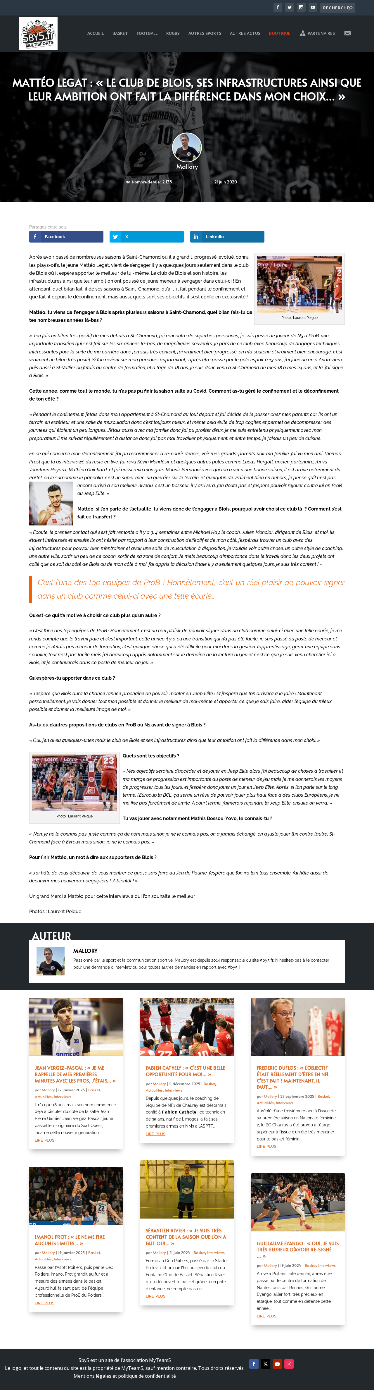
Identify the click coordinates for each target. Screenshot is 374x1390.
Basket (120, 33)
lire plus (44, 1140)
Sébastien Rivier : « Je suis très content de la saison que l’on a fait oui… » (186, 1236)
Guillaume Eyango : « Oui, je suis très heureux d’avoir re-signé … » (298, 1249)
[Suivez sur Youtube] (277, 1364)
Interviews (62, 1096)
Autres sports (204, 33)
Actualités (43, 1096)
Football (147, 33)
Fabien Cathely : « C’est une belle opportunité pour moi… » (185, 1070)
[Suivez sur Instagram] (289, 1364)
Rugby (173, 33)
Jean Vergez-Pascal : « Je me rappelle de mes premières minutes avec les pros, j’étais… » (75, 1074)
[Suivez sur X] (265, 1364)
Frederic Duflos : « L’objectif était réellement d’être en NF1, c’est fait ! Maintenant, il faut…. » (293, 1077)
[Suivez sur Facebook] (254, 1364)
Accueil (95, 33)
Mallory (187, 166)
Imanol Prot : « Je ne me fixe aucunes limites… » (70, 1239)
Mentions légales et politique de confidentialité (125, 1376)
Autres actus (245, 33)
